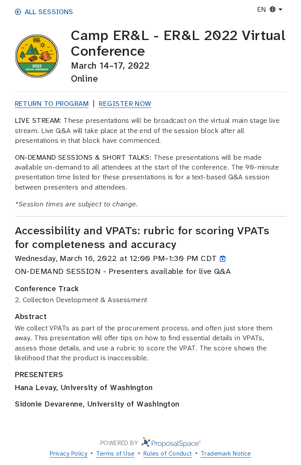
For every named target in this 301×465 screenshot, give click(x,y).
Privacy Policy (68, 453)
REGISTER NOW (125, 103)
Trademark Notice (226, 453)
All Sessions (49, 11)
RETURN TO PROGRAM (52, 103)
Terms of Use (115, 453)
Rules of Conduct (167, 453)
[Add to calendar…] (224, 258)
